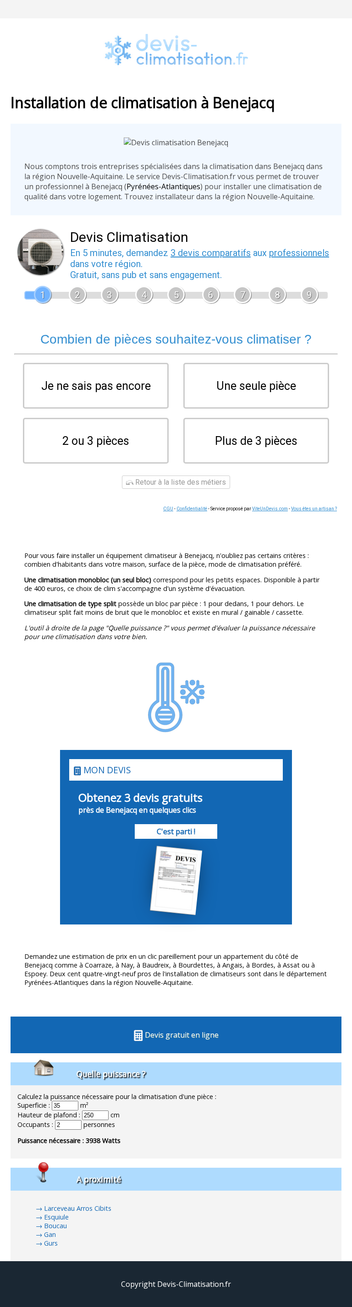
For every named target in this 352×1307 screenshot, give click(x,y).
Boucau (55, 1225)
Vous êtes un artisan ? (314, 508)
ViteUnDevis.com (270, 508)
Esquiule (56, 1217)
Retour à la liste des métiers (179, 482)
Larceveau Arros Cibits (77, 1208)
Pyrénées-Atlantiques (163, 186)
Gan (50, 1234)
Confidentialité (191, 508)
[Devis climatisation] (176, 78)
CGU (168, 508)
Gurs (51, 1243)
